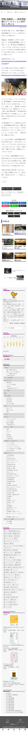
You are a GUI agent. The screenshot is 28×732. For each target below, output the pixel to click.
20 (13, 344)
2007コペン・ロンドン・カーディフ (14, 514)
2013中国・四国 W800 (11, 490)
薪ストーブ (9, 408)
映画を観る (9, 382)
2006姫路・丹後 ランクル (12, 516)
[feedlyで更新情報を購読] (20, 213)
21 (16, 344)
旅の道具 (8, 434)
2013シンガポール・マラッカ (13, 487)
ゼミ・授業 (6, 390)
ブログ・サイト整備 (9, 519)
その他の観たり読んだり (12, 388)
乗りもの (6, 416)
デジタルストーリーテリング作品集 (14, 712)
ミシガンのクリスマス (11, 445)
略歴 (12, 323)
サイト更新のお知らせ (11, 373)
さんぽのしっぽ (15, 320)
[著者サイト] (8, 213)
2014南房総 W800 (10, 481)
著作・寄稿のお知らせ (7, 188)
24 (4, 346)
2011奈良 (8, 498)
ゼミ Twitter (9, 696)
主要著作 (17, 323)
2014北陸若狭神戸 (10, 477)
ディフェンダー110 (10, 419)
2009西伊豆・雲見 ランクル (13, 511)
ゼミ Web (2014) (10, 705)
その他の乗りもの (10, 424)
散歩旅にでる (7, 452)
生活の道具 (9, 436)
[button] (24, 328)
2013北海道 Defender (11, 489)
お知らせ (6, 367)
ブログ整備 (9, 521)
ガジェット (9, 431)
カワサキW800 (9, 421)
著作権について (14, 724)
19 (10, 344)
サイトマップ (20, 722)
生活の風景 (9, 401)
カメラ (8, 433)
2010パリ (8, 504)
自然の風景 (9, 400)
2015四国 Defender (11, 464)
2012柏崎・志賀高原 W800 (12, 494)
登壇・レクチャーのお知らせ (13, 371)
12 (10, 343)
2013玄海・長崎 (10, 492)
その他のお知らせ (10, 375)
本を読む (8, 386)
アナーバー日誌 (18, 188)
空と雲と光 (9, 398)
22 (19, 344)
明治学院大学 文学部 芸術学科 (10, 301)
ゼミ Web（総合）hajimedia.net (13, 710)
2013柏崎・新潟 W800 (11, 485)
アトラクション (14, 192)
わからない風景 (10, 403)
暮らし (5, 406)
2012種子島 (9, 496)
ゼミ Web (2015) (10, 707)
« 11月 (4, 351)
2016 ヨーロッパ (10, 457)
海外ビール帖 (9, 410)
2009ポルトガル (10, 509)
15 (19, 343)
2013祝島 (8, 483)
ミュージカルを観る (11, 384)
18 (7, 344)
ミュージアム (5, 192)
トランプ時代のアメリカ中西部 (13, 448)
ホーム (7, 720)
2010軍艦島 (9, 505)
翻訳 (5, 393)
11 (7, 343)
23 (22, 344)
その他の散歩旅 (10, 455)
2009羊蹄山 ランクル (11, 507)
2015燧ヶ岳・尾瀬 (10, 468)
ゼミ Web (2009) (10, 697)
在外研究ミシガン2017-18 (10, 440)
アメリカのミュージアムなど (13, 446)
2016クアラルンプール (11, 460)
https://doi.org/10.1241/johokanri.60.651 (13, 75)
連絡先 (23, 323)
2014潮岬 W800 (10, 479)
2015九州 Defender (11, 466)
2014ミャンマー (10, 472)
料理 (7, 412)
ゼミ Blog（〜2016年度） (12, 694)
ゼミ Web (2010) (10, 699)
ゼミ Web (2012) (10, 702)
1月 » (7, 351)
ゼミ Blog (8, 693)
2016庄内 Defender (11, 459)
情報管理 (21, 192)
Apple (7, 429)
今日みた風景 (7, 395)
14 (16, 343)
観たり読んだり (7, 380)
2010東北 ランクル (10, 500)
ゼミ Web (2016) (10, 709)
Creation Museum (6, 195)
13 (13, 343)
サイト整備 (9, 523)
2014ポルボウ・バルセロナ (12, 475)
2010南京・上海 (10, 502)
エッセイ (6, 414)
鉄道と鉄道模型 (10, 422)
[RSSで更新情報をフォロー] (14, 216)
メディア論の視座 (8, 377)
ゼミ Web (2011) (10, 701)
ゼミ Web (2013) (10, 704)
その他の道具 (9, 438)
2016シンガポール (10, 462)
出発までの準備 (10, 450)
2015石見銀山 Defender (12, 470)
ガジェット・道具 (8, 427)
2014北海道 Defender (11, 474)
